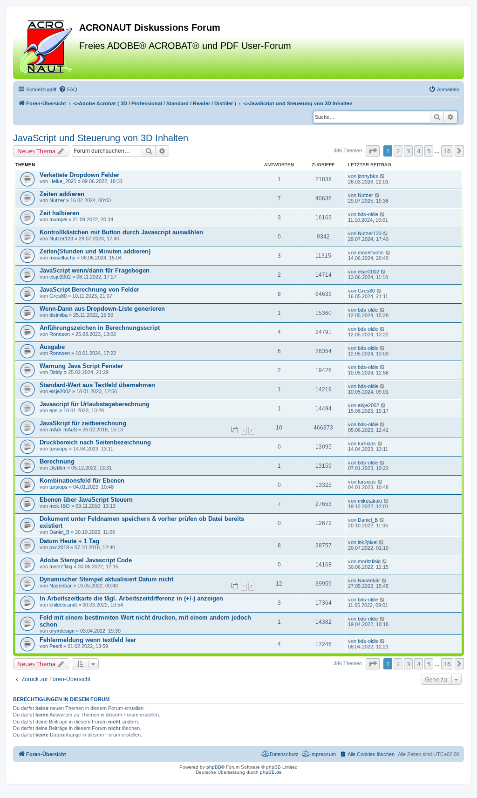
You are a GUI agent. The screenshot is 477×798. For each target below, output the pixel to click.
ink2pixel (367, 542)
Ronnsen (59, 334)
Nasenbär (60, 585)
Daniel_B (59, 532)
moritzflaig (60, 566)
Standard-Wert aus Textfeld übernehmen (97, 385)
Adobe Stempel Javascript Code (86, 560)
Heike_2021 (62, 181)
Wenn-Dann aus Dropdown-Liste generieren (102, 308)
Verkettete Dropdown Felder (79, 174)
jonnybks (368, 176)
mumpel (58, 219)
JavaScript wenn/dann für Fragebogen (95, 270)
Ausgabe (52, 346)
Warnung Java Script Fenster (81, 365)
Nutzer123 (61, 238)
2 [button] (398, 151)
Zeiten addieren (62, 194)
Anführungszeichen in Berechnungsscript (100, 327)
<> (154, 103)
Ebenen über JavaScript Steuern (86, 499)
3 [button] (408, 151)
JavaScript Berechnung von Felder (89, 289)
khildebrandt (63, 604)
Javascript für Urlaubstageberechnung (95, 404)
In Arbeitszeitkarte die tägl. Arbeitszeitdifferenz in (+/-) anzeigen (131, 598)
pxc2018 (59, 547)
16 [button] (447, 151)
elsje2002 (60, 277)
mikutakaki (370, 501)
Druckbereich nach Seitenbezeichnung (95, 442)
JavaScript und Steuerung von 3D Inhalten (100, 138)
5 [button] (428, 151)
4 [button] (418, 151)
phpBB (213, 767)
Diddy (55, 372)
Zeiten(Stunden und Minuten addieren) (95, 251)
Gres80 (58, 296)
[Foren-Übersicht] (47, 46)
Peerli (55, 646)
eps (53, 410)
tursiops (58, 448)
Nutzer (57, 200)
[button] (373, 151)
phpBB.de (271, 772)
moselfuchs (62, 257)
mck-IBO (59, 506)
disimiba (58, 315)
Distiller (57, 468)
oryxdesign (62, 631)
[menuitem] (68, 89)
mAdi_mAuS (63, 429)
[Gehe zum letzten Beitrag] (383, 176)
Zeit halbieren (59, 213)
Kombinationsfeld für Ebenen (82, 480)
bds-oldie (368, 214)
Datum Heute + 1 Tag (69, 541)
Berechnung (57, 461)
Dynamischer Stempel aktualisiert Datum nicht (106, 579)
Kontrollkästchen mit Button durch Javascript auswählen (121, 232)
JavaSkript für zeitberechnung (83, 423)
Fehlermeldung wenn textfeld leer (88, 639)
